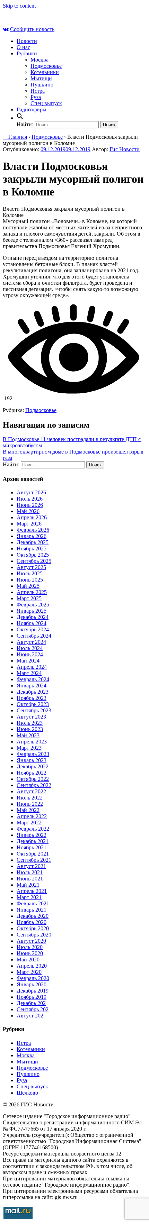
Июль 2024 (30, 648)
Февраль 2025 (33, 605)
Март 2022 (29, 822)
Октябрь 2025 (33, 555)
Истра (37, 91)
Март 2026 (29, 524)
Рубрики (27, 53)
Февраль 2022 (33, 829)
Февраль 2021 (33, 903)
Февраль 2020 (33, 978)
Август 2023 (31, 717)
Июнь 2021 (30, 879)
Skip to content (19, 6)
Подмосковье (46, 66)
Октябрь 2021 (33, 854)
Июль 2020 (30, 947)
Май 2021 (28, 885)
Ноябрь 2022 (31, 773)
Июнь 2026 (30, 505)
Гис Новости (124, 149)
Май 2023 (28, 735)
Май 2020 (28, 959)
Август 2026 (31, 492)
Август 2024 (31, 642)
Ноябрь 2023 (31, 698)
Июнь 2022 (30, 804)
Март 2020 (29, 972)
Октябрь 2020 (33, 928)
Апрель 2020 (32, 966)
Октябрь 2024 (33, 629)
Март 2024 (29, 673)
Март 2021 (29, 897)
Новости (27, 41)
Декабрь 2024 (33, 617)
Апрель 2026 (32, 517)
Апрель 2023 (32, 742)
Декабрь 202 (31, 1003)
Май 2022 (28, 810)
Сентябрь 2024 (34, 636)
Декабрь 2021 (33, 841)
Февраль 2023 (33, 754)
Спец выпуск (46, 103)
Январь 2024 (31, 685)
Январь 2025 (31, 611)
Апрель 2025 (32, 592)
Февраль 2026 (33, 530)
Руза (35, 97)
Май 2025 (28, 586)
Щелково (27, 1093)
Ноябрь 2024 (31, 623)
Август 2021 (31, 866)
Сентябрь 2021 (34, 860)
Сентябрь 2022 (34, 785)
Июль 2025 (30, 573)
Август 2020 (31, 941)
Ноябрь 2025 (31, 548)
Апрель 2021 (32, 891)
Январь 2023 (31, 760)
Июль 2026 (30, 499)
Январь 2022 (31, 835)
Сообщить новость (32, 29)
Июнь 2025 (30, 580)
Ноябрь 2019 (31, 997)
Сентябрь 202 (33, 1009)
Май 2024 (28, 661)
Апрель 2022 (32, 816)
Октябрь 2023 (33, 704)
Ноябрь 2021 (31, 847)
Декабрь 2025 (33, 542)
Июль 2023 (30, 723)
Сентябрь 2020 (34, 935)
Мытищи (41, 78)
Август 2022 (31, 791)
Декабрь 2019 (33, 991)
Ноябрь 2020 (31, 922)
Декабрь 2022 (33, 766)
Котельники (44, 72)
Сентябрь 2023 (34, 710)
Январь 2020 (31, 984)
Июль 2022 (30, 798)
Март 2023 (29, 748)
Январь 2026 (31, 536)
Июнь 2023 (30, 729)
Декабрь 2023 (33, 692)
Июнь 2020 (30, 953)
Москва (39, 60)
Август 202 (30, 1016)
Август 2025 (31, 567)
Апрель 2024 (32, 667)
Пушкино (41, 85)
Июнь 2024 (30, 654)
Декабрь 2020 (33, 916)
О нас (23, 47)
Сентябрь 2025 (34, 561)
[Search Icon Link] (20, 118)
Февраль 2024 (33, 679)
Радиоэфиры (31, 109)
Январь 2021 (31, 910)
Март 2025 (29, 598)
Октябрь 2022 (33, 779)
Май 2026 (28, 511)
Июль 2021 (30, 872)
